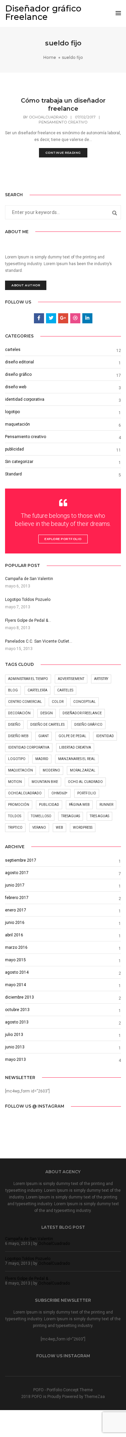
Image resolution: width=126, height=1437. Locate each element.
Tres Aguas (99, 816)
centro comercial (25, 702)
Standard (13, 474)
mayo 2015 (15, 960)
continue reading (63, 152)
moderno (51, 770)
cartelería (37, 690)
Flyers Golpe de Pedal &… (28, 1278)
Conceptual (84, 702)
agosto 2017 (17, 872)
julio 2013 (14, 1034)
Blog (13, 690)
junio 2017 (15, 885)
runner (106, 804)
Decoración (19, 713)
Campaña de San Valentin (29, 1238)
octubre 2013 (17, 1009)
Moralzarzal (82, 770)
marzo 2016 (16, 947)
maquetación (17, 424)
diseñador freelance (82, 713)
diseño (14, 724)
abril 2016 (14, 935)
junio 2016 (15, 922)
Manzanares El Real (76, 759)
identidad (105, 736)
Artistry (101, 679)
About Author (25, 285)
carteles (12, 349)
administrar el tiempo (28, 679)
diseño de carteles (47, 724)
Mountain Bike (45, 782)
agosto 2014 (17, 972)
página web (79, 804)
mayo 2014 (15, 984)
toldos (14, 816)
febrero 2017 (17, 897)
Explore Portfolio (63, 539)
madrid (41, 759)
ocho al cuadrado (85, 782)
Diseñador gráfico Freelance (43, 12)
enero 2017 (15, 910)
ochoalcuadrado (25, 793)
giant (43, 736)
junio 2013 (15, 1047)
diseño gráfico (18, 374)
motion (15, 782)
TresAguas (70, 816)
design (46, 713)
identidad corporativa (24, 399)
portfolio (86, 793)
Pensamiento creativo (63, 122)
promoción (18, 804)
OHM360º (59, 793)
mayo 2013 (15, 1059)
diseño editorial (19, 362)
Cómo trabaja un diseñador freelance (63, 104)
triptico (15, 827)
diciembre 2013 (19, 997)
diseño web (15, 387)
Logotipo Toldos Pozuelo (27, 1258)
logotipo (12, 411)
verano (39, 827)
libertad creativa (75, 747)
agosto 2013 (17, 1022)
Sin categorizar (19, 461)
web (59, 827)
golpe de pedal (72, 736)
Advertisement (71, 679)
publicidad (14, 449)
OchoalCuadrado (48, 117)
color (58, 702)
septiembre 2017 (20, 860)
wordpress (82, 827)
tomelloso (41, 816)
